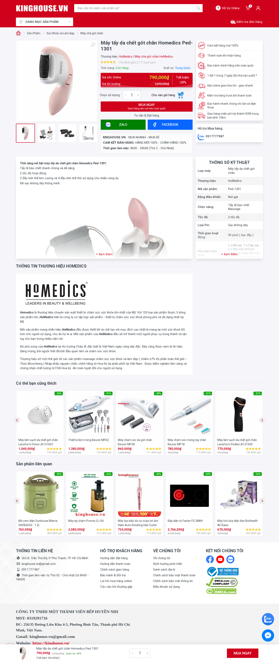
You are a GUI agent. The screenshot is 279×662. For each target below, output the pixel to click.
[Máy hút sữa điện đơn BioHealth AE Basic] (239, 495)
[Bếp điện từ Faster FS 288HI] (189, 495)
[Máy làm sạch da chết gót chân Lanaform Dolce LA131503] (40, 414)
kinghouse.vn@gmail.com (39, 564)
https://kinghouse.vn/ (51, 643)
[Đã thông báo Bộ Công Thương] (222, 571)
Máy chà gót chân (91, 33)
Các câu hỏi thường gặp (116, 587)
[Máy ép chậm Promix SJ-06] (90, 495)
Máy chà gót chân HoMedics (154, 56)
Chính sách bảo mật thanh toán (174, 575)
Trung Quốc (183, 68)
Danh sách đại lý (164, 569)
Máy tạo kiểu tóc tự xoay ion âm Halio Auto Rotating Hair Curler (138, 523)
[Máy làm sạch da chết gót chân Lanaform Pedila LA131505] (239, 414)
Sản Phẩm (33, 33)
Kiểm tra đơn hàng (249, 22)
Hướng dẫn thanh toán (115, 564)
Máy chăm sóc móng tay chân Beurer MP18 (187, 442)
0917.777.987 (30, 569)
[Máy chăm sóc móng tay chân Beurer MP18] (189, 414)
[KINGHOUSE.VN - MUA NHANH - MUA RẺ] (42, 8)
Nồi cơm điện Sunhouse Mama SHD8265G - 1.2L (37, 523)
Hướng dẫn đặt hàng (114, 558)
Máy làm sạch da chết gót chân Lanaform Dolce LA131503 (38, 442)
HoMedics (125, 56)
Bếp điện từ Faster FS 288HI (185, 520)
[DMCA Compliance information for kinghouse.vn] (234, 582)
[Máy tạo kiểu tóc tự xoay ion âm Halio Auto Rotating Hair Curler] (139, 495)
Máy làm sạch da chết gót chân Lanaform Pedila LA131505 (237, 442)
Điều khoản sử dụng (166, 587)
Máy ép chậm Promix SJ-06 (86, 520)
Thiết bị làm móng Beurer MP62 (88, 440)
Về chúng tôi (161, 558)
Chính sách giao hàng (114, 569)
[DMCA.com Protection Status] (221, 591)
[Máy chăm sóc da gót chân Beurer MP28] (139, 414)
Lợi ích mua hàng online (116, 581)
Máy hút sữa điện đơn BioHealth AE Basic (237, 523)
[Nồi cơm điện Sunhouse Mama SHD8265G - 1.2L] (40, 495)
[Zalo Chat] (268, 619)
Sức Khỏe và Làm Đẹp (60, 33)
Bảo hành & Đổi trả (113, 575)
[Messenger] (268, 635)
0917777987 (214, 136)
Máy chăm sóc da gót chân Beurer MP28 (135, 442)
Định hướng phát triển (167, 564)
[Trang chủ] (18, 33)
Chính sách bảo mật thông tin (173, 581)
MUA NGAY (147, 106)
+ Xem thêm (104, 254)
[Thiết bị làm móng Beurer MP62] (90, 414)
